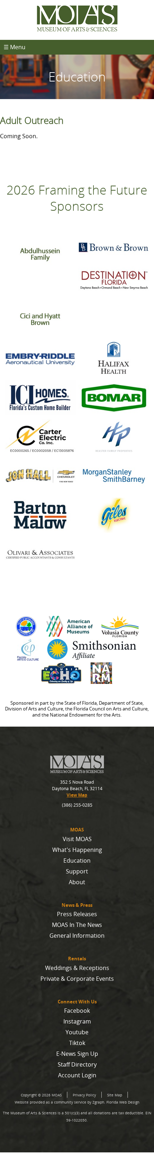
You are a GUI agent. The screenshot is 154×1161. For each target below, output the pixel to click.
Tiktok (77, 1043)
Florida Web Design (122, 1102)
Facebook (77, 1011)
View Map (77, 795)
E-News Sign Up (77, 1054)
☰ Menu (14, 47)
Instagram (77, 1021)
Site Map (114, 1094)
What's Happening (77, 850)
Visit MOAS (77, 839)
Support (77, 871)
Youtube (77, 1032)
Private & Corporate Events (77, 979)
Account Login (77, 1075)
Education (77, 860)
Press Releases (77, 914)
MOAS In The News (77, 925)
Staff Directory (77, 1064)
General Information (77, 935)
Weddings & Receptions (77, 968)
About (77, 882)
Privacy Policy (84, 1094)
